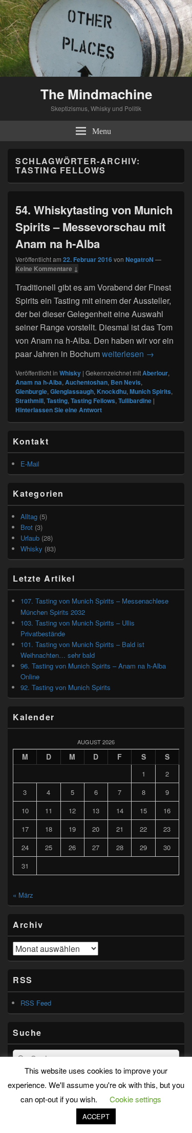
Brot (26, 527)
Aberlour (155, 372)
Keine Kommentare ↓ (46, 268)
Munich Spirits (150, 391)
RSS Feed (35, 1003)
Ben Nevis (126, 382)
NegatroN (139, 259)
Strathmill (29, 400)
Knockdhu (111, 391)
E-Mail (29, 464)
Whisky (70, 372)
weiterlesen (128, 354)
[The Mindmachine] (96, 73)
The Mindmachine (96, 93)
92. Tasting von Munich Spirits (65, 687)
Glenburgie (31, 391)
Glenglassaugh (72, 391)
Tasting (57, 400)
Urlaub (29, 538)
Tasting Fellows (93, 400)
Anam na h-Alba (38, 382)
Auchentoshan (86, 382)
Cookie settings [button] (135, 1099)
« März (23, 895)
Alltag (28, 516)
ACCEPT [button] (96, 1116)
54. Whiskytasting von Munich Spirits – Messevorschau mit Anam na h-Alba (94, 227)
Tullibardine (135, 400)
